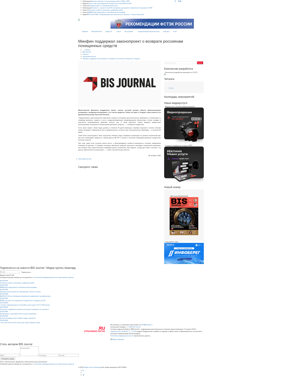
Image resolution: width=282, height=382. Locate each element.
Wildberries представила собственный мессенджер (107, 12)
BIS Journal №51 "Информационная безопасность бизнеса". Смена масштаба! (115, 14)
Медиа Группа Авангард (92, 367)
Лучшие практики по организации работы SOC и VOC (110, 1)
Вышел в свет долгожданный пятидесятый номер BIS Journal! (109, 3)
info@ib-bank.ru (146, 325)
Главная (87, 50)
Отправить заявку (7, 359)
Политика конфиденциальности (121, 336)
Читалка (169, 78)
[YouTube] (176, 1)
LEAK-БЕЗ (166, 31)
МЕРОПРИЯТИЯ (96, 31)
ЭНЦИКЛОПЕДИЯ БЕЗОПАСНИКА (149, 31)
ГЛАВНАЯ (85, 31)
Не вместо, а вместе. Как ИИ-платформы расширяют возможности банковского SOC (121, 8)
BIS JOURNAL (129, 31)
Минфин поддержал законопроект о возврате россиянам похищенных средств (111, 58)
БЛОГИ (119, 31)
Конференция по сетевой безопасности (103, 5)
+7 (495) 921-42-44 (133, 327)
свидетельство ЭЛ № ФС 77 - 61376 (123, 331)
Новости (86, 54)
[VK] (180, 1)
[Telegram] (178, 1)
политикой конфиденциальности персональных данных (54, 277)
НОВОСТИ (108, 31)
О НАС (175, 31)
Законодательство (89, 56)
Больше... (171, 88)
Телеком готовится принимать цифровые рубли (106, 10)
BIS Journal (87, 52)
